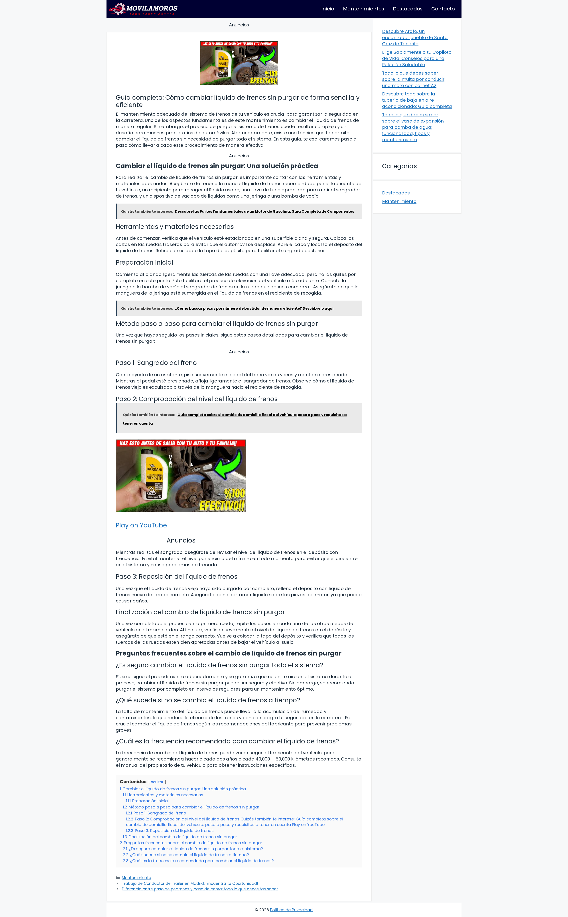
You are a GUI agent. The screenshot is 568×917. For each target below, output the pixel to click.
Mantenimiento (136, 877)
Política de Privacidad (291, 910)
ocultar (157, 781)
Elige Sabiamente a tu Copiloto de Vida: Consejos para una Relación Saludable (417, 58)
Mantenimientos (363, 8)
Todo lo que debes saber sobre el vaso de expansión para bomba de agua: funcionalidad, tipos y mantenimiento (413, 127)
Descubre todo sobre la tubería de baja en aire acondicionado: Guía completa (417, 100)
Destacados (407, 8)
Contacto (443, 8)
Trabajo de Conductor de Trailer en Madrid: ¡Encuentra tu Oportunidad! (190, 883)
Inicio (327, 8)
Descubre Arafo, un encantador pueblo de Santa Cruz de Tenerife (415, 37)
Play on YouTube (141, 525)
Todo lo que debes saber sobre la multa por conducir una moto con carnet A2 (413, 79)
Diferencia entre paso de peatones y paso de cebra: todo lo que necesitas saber (200, 889)
